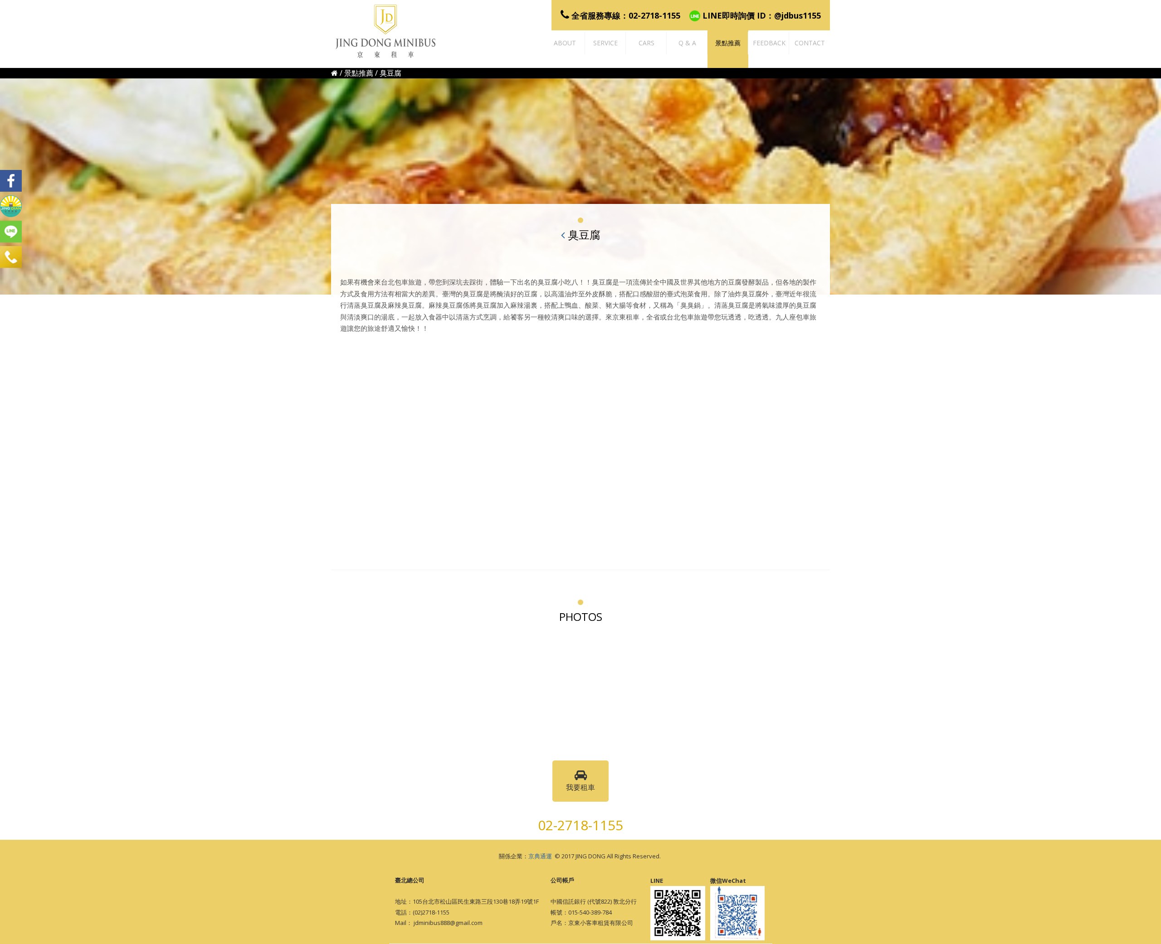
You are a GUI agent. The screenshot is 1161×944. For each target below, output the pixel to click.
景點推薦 (358, 73)
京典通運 (540, 856)
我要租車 (580, 787)
